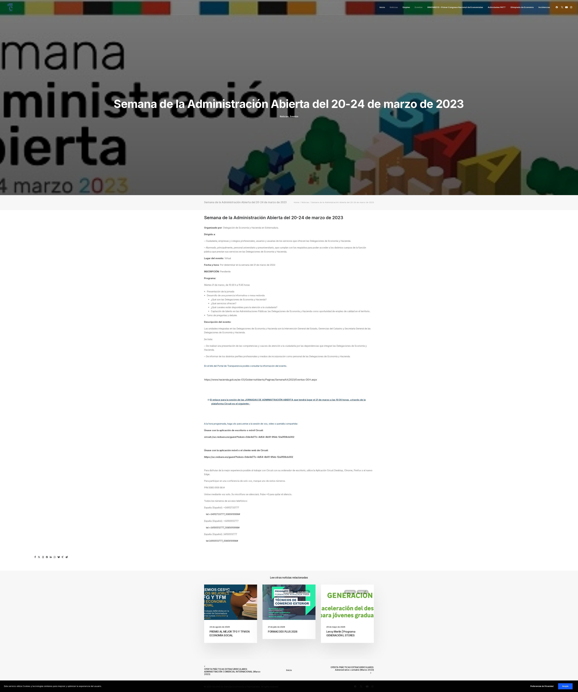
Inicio (382, 7)
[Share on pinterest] (47, 557)
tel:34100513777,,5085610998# (222, 540)
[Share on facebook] (35, 557)
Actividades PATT (497, 7)
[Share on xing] (62, 557)
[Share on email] (66, 557)
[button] (557, 7)
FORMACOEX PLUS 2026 (282, 631)
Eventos (419, 7)
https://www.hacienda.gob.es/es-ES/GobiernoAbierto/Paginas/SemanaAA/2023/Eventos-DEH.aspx (260, 379)
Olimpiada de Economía (522, 7)
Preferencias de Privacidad (541, 686)
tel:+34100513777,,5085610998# (223, 527)
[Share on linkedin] (51, 557)
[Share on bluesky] (58, 557)
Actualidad (244, 592)
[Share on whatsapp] (54, 557)
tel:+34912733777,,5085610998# (223, 514)
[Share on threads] (43, 557)
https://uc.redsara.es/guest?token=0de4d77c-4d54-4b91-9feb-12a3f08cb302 (248, 457)
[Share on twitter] (39, 557)
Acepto (565, 686)
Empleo (406, 7)
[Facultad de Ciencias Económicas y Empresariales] (9, 7)
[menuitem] (382, 7)
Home (296, 202)
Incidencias (544, 7)
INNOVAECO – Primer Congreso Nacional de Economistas (455, 7)
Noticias (394, 7)
